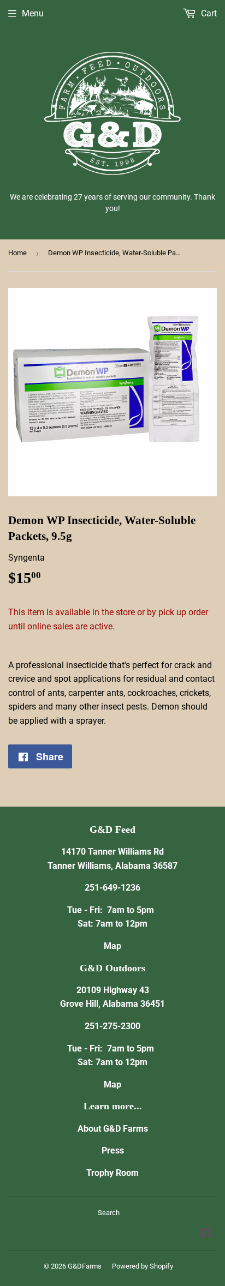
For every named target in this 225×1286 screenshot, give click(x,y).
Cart (208, 13)
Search (109, 1213)
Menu (33, 13)
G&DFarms (85, 1266)
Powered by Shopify (142, 1266)
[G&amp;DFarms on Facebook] (205, 1234)
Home (17, 253)
